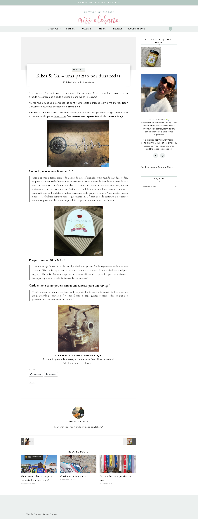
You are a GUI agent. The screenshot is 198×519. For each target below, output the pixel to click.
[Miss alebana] (99, 18)
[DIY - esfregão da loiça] (130, 441)
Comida (70, 29)
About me (82, 3)
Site (65, 363)
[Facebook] (155, 155)
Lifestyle (53, 29)
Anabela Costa (88, 82)
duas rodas (60, 116)
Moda (102, 29)
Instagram (87, 363)
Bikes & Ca (73, 106)
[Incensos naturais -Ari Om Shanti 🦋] (27, 441)
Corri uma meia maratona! (74, 476)
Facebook (73, 363)
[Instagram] (162, 155)
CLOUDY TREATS (136, 29)
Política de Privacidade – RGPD (104, 3)
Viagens (86, 29)
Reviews (118, 29)
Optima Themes (50, 514)
